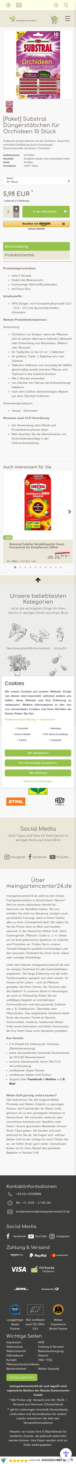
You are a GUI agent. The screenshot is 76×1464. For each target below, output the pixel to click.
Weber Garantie (48, 1368)
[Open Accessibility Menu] (66, 1454)
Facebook (35, 1079)
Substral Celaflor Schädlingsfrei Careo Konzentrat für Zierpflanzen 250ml (36, 546)
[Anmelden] (56, 5)
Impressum (13, 1342)
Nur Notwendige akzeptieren (38, 762)
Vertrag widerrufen (22, 1377)
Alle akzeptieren (38, 753)
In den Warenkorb (45, 211)
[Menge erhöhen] (16, 209)
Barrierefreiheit (16, 1368)
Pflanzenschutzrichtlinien (22, 1364)
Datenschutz (14, 1346)
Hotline (51, 1079)
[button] (36, 225)
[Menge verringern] (16, 215)
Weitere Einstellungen (38, 781)
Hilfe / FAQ (45, 1360)
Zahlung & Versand (51, 1346)
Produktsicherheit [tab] (19, 255)
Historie (43, 1355)
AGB (41, 1342)
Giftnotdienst (14, 1355)
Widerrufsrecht (16, 1351)
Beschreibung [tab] (16, 246)
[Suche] (66, 5)
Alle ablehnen (38, 772)
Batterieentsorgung (51, 1351)
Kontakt (11, 1360)
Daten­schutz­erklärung (22, 719)
